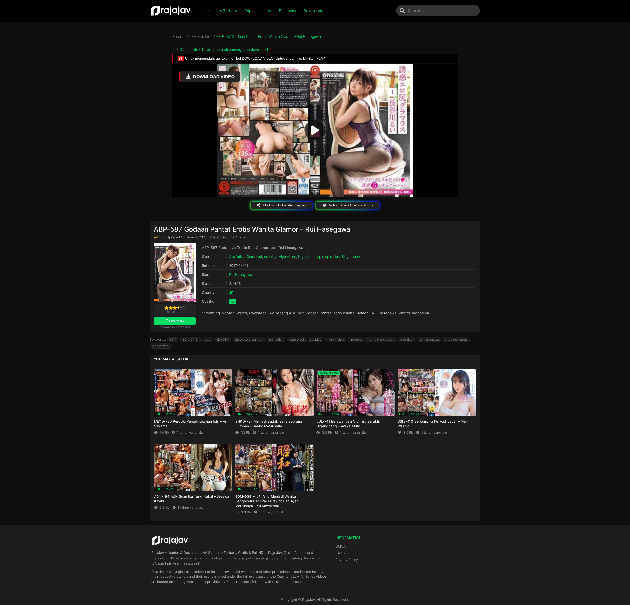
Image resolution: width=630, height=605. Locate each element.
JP (231, 292)
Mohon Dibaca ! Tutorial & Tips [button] (350, 205)
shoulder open (456, 339)
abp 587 (222, 339)
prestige (406, 339)
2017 (172, 339)
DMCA (340, 546)
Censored (254, 256)
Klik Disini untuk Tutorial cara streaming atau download (220, 49)
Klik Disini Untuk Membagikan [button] (284, 205)
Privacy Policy (346, 560)
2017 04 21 (190, 339)
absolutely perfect (249, 339)
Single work (351, 256)
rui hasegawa (429, 339)
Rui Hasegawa (240, 274)
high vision (335, 339)
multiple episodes (326, 256)
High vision (287, 256)
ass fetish (276, 339)
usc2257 (342, 553)
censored (296, 339)
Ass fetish (237, 256)
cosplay (270, 256)
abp (207, 339)
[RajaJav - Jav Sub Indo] (170, 10)
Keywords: (158, 339)
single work (161, 346)
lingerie (304, 256)
